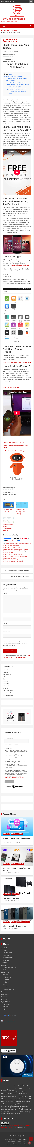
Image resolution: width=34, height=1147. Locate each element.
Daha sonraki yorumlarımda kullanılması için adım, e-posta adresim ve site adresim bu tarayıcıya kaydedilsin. (15, 644)
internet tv (21, 1096)
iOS (4, 984)
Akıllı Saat (5, 670)
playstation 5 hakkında (8, 1109)
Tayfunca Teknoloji (13, 18)
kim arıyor (10, 1099)
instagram (12, 1093)
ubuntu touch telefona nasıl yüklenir (13, 561)
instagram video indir (7, 1096)
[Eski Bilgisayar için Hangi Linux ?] (8, 505)
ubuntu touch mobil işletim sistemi (12, 554)
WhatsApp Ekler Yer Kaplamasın (20, 576)
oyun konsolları (25, 1104)
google (4, 1093)
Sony (21, 1112)
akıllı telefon (9, 1086)
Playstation (7, 894)
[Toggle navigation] (3, 26)
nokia (7, 1104)
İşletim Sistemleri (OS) (10, 40)
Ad (4, 615)
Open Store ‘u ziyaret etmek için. (19, 266)
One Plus (7, 982)
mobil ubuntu (10, 543)
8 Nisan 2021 (6, 873)
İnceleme (5, 681)
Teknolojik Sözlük (8, 695)
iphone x (3, 1099)
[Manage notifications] (29, 1142)
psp (28, 1109)
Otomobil (5, 688)
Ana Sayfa (4, 948)
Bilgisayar (5, 672)
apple (21, 1085)
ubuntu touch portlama (9, 558)
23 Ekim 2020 (6, 928)
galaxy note (22, 1091)
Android (5, 975)
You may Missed (9, 814)
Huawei (7, 979)
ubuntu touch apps (8, 552)
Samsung (8, 977)
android (15, 1086)
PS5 (25, 1109)
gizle (10, 74)
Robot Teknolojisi (8, 690)
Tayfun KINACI (15, 51)
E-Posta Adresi (9, 738)
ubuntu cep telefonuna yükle (11, 545)
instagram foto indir (23, 1093)
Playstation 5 (25, 1106)
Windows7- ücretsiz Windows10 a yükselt (15, 451)
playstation (15, 1106)
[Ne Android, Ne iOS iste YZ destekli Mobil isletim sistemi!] (22, 505)
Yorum (5, 593)
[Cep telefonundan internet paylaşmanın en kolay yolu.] (8, 520)
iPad (4, 970)
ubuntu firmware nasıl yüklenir (11, 547)
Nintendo (6, 1006)
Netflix (23, 1101)
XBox (4, 1009)
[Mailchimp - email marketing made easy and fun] (14, 785)
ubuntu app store (19, 543)
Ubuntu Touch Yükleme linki (11, 388)
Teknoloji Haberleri (10, 42)
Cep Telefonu (7, 674)
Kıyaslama (6, 683)
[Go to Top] (31, 1139)
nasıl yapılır (16, 1101)
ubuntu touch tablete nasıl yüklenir (12, 560)
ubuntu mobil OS (23, 549)
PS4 (21, 1109)
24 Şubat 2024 (7, 843)
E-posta (5, 624)
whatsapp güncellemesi (13, 1114)
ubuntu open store (8, 551)
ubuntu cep (27, 543)
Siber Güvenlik (7, 693)
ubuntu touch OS (23, 556)
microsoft (17, 1099)
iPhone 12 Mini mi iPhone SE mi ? (15, 926)
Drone (4, 677)
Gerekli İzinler (8, 748)
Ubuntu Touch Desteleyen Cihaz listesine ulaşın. (17, 362)
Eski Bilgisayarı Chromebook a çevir (13, 442)
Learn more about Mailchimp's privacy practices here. (15, 776)
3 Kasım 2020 (6, 51)
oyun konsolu (5, 1106)
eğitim (17, 1091)
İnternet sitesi (7, 632)
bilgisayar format (11, 1089)
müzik (9, 1101)
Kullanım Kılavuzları (8, 686)
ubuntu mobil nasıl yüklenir (10, 549)
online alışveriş (12, 1104)
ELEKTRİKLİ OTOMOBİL (8, 1091)
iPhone (13, 921)
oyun (18, 1104)
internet (16, 1096)
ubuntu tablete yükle (19, 551)
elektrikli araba (26, 1089)
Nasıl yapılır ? (5, 994)
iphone (27, 1096)
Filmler (5, 679)
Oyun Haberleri (5, 1002)
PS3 (16, 1109)
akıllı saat (3, 1086)
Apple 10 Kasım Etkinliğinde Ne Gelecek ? (17, 570)
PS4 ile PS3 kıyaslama (11, 898)
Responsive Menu (31, 1)
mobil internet (24, 1099)
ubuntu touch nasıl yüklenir (10, 556)
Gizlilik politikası (10, 1141)
